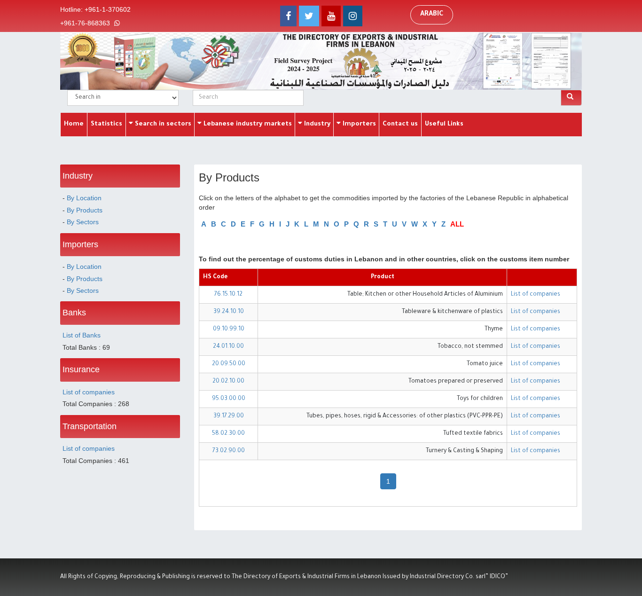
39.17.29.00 (228, 416)
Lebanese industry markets (247, 124)
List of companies (89, 392)
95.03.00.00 (228, 399)
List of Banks (82, 335)
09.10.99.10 (228, 329)
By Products (84, 210)
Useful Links (444, 124)
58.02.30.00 (228, 434)
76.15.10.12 (228, 294)
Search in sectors (162, 124)
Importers (358, 124)
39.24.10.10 (228, 312)
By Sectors (83, 222)
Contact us (400, 124)
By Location (84, 198)
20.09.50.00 (228, 364)
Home (74, 124)
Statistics (106, 124)
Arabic (431, 14)
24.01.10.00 (228, 347)
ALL (457, 224)
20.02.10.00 (228, 381)
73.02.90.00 (228, 451)
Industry (316, 124)
